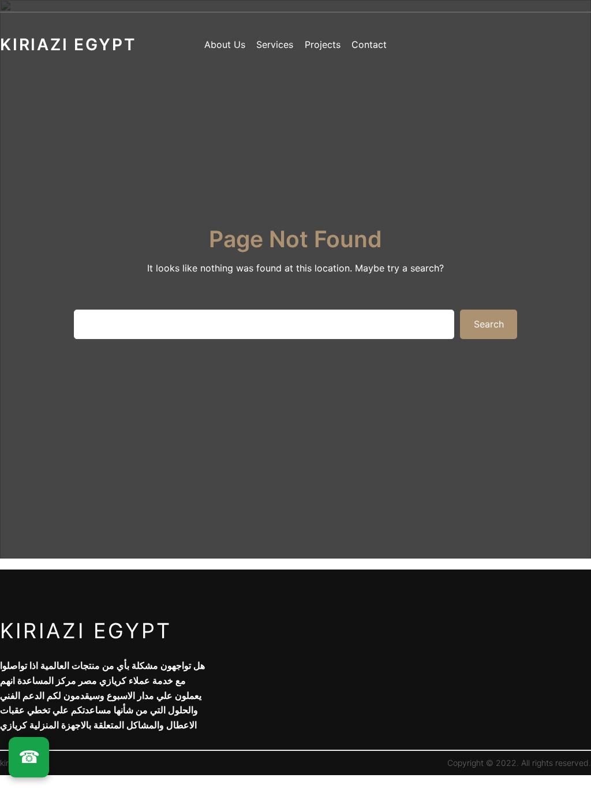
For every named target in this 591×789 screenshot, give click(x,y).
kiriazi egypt (86, 630)
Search (489, 324)
